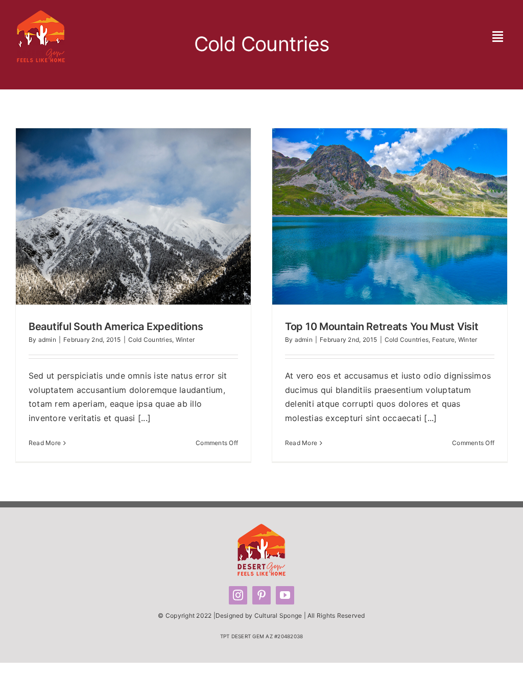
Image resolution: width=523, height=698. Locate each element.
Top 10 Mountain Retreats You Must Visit (370, 216)
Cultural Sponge (278, 615)
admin (47, 339)
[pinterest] (261, 595)
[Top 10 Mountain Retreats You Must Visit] (389, 216)
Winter (185, 339)
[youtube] (285, 595)
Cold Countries (150, 339)
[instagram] (238, 595)
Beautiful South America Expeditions (114, 216)
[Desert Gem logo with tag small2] (40, 14)
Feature (443, 339)
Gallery (152, 216)
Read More (45, 443)
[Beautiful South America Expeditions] (133, 216)
